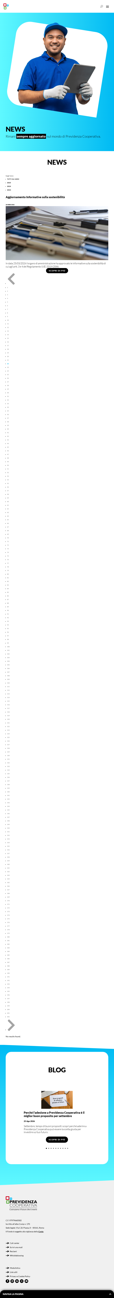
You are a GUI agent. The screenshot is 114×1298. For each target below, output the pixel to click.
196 (8, 995)
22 (8, 363)
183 (8, 948)
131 (8, 759)
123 (8, 730)
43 (8, 440)
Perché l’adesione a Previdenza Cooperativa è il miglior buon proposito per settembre (54, 1114)
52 (8, 472)
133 (8, 766)
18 (8, 349)
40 (8, 429)
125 (8, 737)
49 (8, 461)
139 (8, 788)
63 (8, 512)
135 (8, 773)
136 (8, 777)
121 (8, 723)
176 (8, 922)
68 (8, 530)
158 (8, 857)
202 (8, 1017)
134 (8, 770)
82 (8, 581)
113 (8, 694)
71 (8, 541)
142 (8, 799)
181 (8, 940)
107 (8, 672)
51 (8, 469)
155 (8, 846)
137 (8, 781)
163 (8, 875)
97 (8, 636)
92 (8, 617)
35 (8, 411)
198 (8, 1002)
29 (8, 389)
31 (8, 396)
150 (8, 828)
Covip (40, 1231)
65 (8, 519)
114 (8, 697)
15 (8, 338)
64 (8, 516)
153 (8, 839)
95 (8, 628)
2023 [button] (9, 190)
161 (8, 868)
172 (8, 908)
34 (8, 407)
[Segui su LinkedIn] (17, 1281)
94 (8, 625)
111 (8, 686)
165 (8, 882)
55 (8, 483)
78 (8, 567)
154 (8, 842)
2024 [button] (9, 186)
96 (8, 632)
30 (8, 393)
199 (8, 1006)
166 (8, 886)
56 (8, 487)
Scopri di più (57, 270)
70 (8, 538)
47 (8, 454)
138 (8, 784)
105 (8, 665)
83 (8, 585)
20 (8, 356)
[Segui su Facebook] (7, 1281)
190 (8, 973)
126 (8, 741)
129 (8, 752)
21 (8, 360)
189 (8, 969)
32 (8, 400)
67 (8, 527)
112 (8, 690)
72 (8, 545)
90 (8, 610)
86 (8, 596)
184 (8, 951)
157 (8, 853)
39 (8, 425)
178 (8, 929)
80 (8, 574)
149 (8, 824)
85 (8, 592)
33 (8, 403)
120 (8, 719)
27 (8, 382)
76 (8, 559)
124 (8, 734)
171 (8, 904)
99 (8, 643)
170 (8, 900)
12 (8, 327)
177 (8, 926)
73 (8, 549)
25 (8, 374)
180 (8, 937)
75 (8, 556)
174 (8, 915)
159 (8, 861)
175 (8, 919)
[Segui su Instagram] (12, 1281)
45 (8, 447)
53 (8, 476)
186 (8, 958)
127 (8, 744)
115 (8, 701)
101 (8, 650)
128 (8, 748)
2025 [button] (9, 182)
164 (8, 879)
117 (8, 708)
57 (8, 490)
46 (8, 451)
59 (8, 498)
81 (8, 578)
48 (8, 458)
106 (8, 668)
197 (8, 998)
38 (8, 422)
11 (8, 324)
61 (8, 505)
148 (8, 821)
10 (8, 320)
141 (8, 795)
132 (8, 763)
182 (8, 944)
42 (8, 436)
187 (8, 962)
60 (8, 501)
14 (8, 334)
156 (8, 850)
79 (8, 570)
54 (8, 480)
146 (8, 813)
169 (8, 897)
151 (8, 831)
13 (8, 331)
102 (8, 654)
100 (8, 646)
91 (8, 614)
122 (8, 726)
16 (8, 342)
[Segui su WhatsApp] (21, 1281)
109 (8, 679)
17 (8, 345)
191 (8, 977)
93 (8, 621)
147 (8, 817)
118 (8, 712)
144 (8, 806)
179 (8, 933)
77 (8, 563)
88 (8, 603)
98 (8, 639)
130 (8, 755)
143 (8, 802)
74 (8, 552)
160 (8, 864)
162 (8, 871)
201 (8, 1013)
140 (8, 792)
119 (8, 715)
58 (8, 494)
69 (8, 534)
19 (8, 353)
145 (8, 810)
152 (8, 835)
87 (8, 599)
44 (8, 443)
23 (8, 367)
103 (8, 657)
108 (8, 675)
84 (8, 588)
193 (8, 984)
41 (8, 432)
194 (8, 988)
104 (8, 661)
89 (8, 607)
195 (8, 991)
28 (8, 385)
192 (8, 980)
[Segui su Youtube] (26, 1281)
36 (8, 414)
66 (8, 523)
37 (8, 418)
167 (8, 890)
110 (8, 683)
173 (8, 911)
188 (8, 966)
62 (8, 509)
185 (8, 955)
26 (8, 378)
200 (8, 1009)
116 (8, 705)
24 (8, 371)
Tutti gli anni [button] (13, 179)
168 (8, 893)
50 (8, 465)
